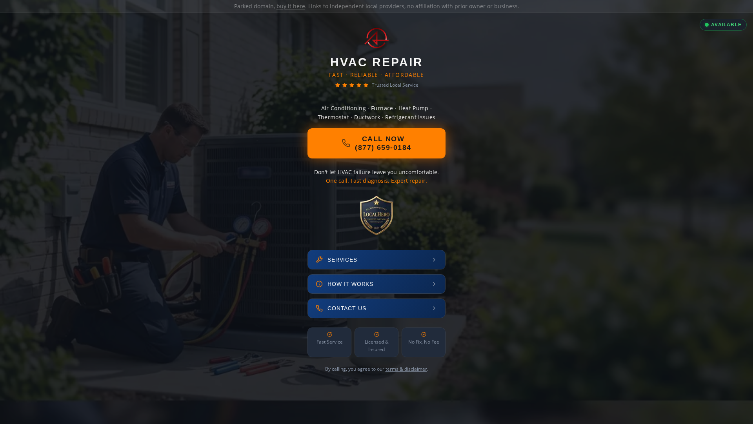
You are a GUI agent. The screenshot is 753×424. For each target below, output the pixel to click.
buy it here (290, 6)
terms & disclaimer (406, 369)
